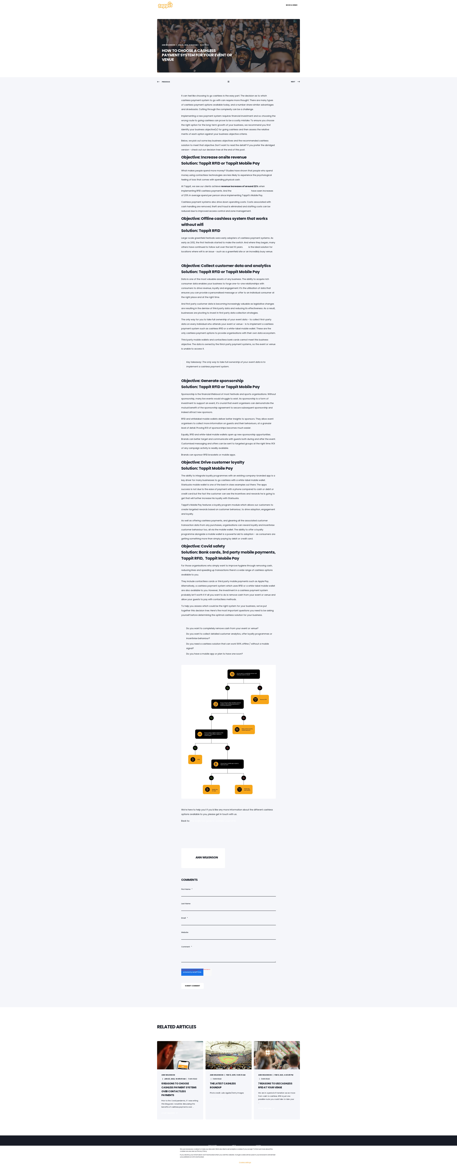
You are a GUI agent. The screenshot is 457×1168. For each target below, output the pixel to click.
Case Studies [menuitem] (201, 5)
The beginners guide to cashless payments (213, 820)
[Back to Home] (165, 8)
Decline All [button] (270, 1162)
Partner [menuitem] (234, 5)
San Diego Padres (241, 190)
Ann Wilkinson (168, 45)
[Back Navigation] (228, 81)
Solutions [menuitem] (184, 5)
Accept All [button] (258, 1162)
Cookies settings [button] (245, 1162)
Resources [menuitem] (218, 5)
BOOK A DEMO (291, 5)
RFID (245, 247)
